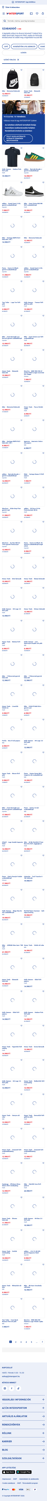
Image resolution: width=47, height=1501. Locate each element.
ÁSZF (15, 1479)
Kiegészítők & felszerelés (24, 47)
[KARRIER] (23, 1441)
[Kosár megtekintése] (42, 13)
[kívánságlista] (37, 13)
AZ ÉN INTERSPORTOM (14, 1407)
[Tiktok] (18, 1388)
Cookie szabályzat (8, 1483)
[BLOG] (23, 1450)
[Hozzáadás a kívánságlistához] (21, 70)
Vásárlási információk (16, 1399)
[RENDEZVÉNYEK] (23, 1425)
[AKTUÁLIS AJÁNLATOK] (23, 1416)
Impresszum (6, 1479)
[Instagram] (5, 1388)
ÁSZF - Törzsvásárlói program (27, 1483)
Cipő (6, 47)
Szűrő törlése (10, 60)
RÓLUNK (6, 1433)
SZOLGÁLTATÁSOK (12, 1458)
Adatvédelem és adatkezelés (29, 1479)
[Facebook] (11, 1388)
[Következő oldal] (42, 1341)
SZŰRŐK (23, 53)
